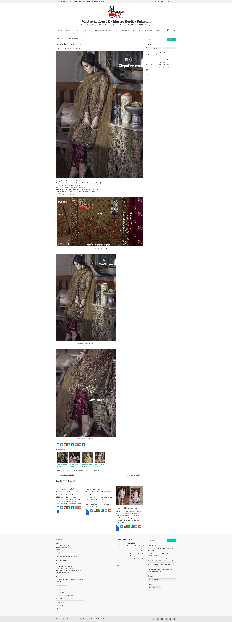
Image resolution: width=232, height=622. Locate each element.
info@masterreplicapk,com (96, 2)
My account (137, 30)
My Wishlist (149, 30)
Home (60, 30)
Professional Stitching (103, 30)
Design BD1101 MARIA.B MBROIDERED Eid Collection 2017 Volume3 (98, 491)
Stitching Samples (122, 30)
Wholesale (87, 30)
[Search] (175, 1)
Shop (159, 30)
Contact (77, 30)
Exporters (81, 48)
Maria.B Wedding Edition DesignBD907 (129, 508)
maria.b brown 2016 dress (93, 470)
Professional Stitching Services (65, 595)
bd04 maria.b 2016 (68, 470)
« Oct (147, 75)
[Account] (170, 30)
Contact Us (59, 608)
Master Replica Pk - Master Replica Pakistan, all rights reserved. (94, 619)
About (67, 30)
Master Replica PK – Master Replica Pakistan (116, 21)
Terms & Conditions (61, 599)
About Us (59, 589)
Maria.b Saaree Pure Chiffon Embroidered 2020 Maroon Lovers (67, 490)
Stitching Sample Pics (62, 592)
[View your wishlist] (174, 30)
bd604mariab (79, 470)
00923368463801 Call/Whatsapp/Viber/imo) (71, 2)
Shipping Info (60, 605)
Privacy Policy (60, 602)
